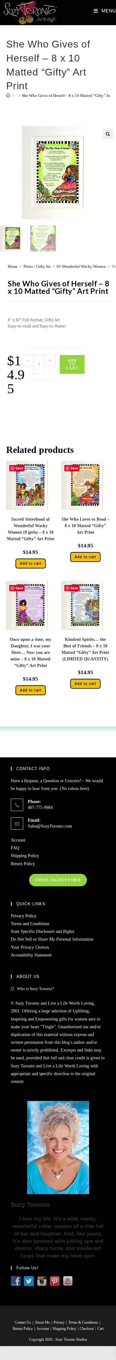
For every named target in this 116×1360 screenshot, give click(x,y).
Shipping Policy (25, 855)
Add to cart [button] (30, 563)
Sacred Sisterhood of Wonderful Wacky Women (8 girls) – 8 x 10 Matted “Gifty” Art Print (30, 529)
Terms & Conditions (83, 1322)
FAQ (15, 848)
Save (19, 468)
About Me (42, 1322)
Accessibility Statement (31, 955)
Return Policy (23, 863)
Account (18, 840)
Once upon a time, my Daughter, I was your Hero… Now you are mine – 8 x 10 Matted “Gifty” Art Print (30, 652)
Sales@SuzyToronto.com (50, 826)
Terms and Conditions (30, 923)
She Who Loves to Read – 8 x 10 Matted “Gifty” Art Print (86, 526)
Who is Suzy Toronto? (35, 988)
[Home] (8, 95)
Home (13, 266)
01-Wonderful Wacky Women (81, 266)
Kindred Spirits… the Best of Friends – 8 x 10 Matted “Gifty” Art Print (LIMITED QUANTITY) (85, 649)
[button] (108, 134)
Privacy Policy (24, 916)
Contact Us (23, 1322)
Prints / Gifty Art (37, 266)
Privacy (59, 1322)
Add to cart (72, 364)
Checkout (87, 1328)
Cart (100, 1328)
